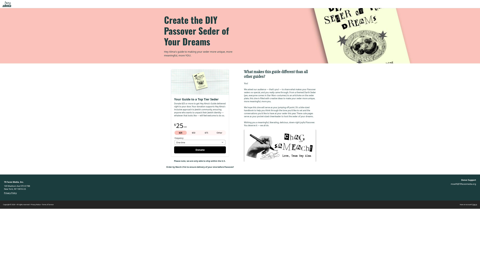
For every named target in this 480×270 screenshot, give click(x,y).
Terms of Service (48, 205)
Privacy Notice (36, 205)
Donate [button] (200, 150)
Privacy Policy (10, 193)
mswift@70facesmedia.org (463, 184)
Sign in (474, 205)
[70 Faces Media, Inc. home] (6, 4)
